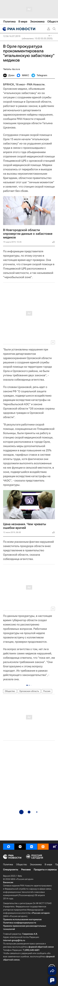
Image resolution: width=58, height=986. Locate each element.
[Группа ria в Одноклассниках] (43, 847)
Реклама (26, 869)
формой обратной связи (41, 947)
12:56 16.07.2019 (11, 36)
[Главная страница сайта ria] (18, 29)
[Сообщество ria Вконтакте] (31, 847)
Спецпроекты (10, 869)
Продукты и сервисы (45, 869)
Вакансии (8, 882)
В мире (48, 864)
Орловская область (29, 691)
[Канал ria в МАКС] (8, 847)
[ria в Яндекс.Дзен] (20, 847)
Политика (8, 864)
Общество (10, 691)
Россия (46, 691)
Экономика (36, 864)
